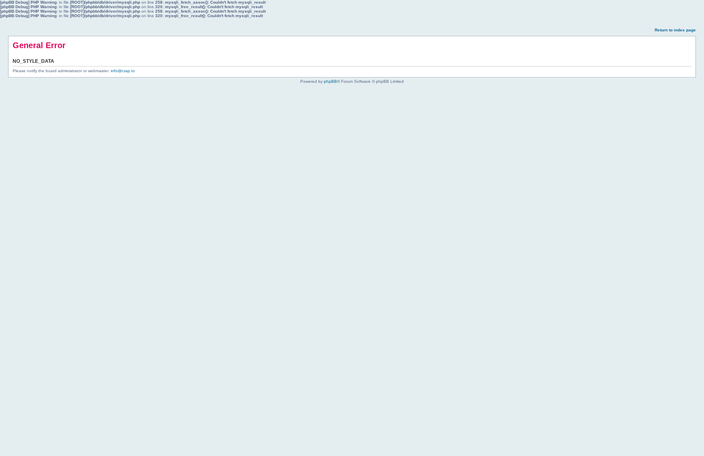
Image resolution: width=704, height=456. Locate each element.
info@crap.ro (123, 71)
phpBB (330, 81)
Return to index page (675, 30)
